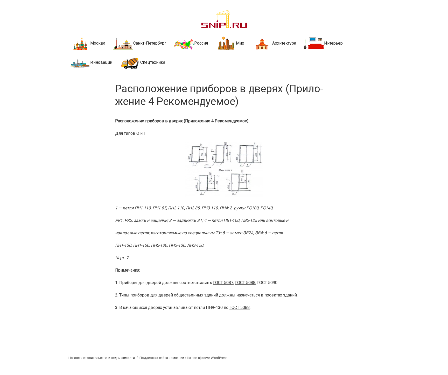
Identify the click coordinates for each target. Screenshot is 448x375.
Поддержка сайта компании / (163, 358)
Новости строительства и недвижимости (101, 358)
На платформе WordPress (207, 358)
